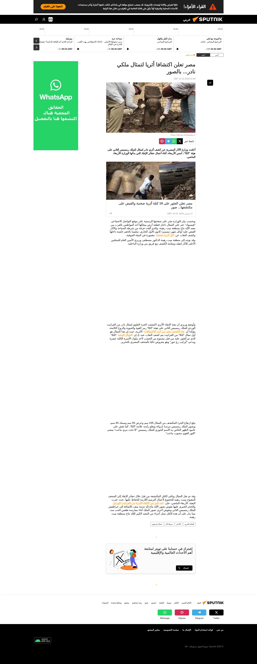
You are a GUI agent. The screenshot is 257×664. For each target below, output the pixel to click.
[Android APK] (42, 640)
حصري (153, 603)
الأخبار (178, 524)
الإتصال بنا (186, 630)
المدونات (105, 603)
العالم (176, 603)
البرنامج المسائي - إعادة (211, 42)
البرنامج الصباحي (164, 42)
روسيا (169, 603)
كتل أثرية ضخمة (165, 235)
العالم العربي (189, 524)
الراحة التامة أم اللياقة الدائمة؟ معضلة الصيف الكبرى (49, 42)
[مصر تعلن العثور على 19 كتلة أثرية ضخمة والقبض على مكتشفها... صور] (150, 181)
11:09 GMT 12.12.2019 (184, 79)
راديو (146, 603)
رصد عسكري (137, 603)
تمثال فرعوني (157, 524)
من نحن (220, 630)
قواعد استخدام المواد (204, 630)
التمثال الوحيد (125, 334)
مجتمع (126, 603)
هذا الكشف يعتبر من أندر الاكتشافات (164, 331)
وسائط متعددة (116, 603)
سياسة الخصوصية (171, 630)
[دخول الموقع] (44, 19)
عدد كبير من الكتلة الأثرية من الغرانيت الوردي (138, 503)
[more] (111, 213)
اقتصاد (161, 603)
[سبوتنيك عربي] (209, 23)
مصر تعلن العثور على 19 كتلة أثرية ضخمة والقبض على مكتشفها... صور (155, 205)
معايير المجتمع (154, 630)
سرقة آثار (169, 524)
